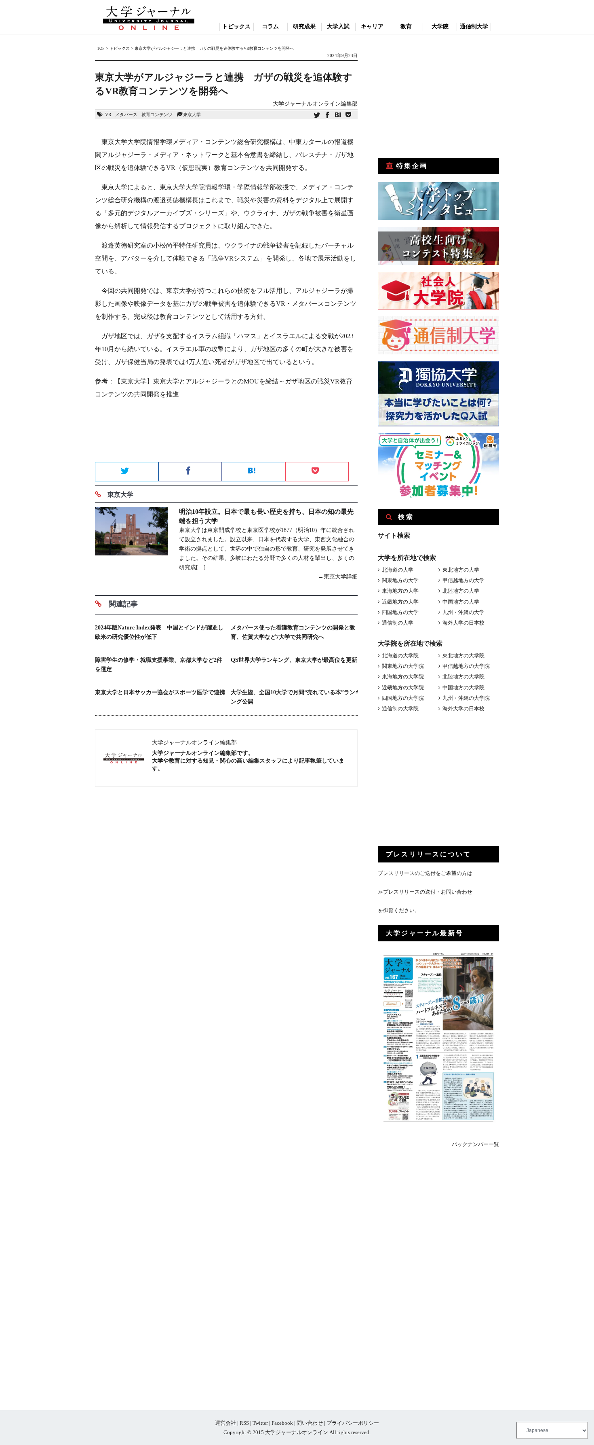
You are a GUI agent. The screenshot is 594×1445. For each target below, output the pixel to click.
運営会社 (225, 1423)
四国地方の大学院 (403, 698)
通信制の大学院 (400, 709)
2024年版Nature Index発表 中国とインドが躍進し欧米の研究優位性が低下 (159, 632)
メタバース (126, 114)
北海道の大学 (397, 570)
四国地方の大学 (400, 612)
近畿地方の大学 (400, 602)
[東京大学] (131, 544)
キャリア (372, 26)
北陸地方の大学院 (463, 677)
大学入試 (338, 26)
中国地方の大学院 (463, 687)
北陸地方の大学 (460, 591)
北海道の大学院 (400, 656)
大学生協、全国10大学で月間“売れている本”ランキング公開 (296, 697)
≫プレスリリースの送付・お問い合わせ (425, 892)
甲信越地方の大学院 (466, 666)
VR (108, 114)
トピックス (236, 26)
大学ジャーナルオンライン (296, 1432)
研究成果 (304, 26)
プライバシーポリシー (352, 1423)
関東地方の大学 (400, 580)
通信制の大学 (397, 623)
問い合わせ (310, 1423)
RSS (244, 1423)
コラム (270, 26)
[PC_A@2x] (438, 496)
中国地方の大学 (460, 602)
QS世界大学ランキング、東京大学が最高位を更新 (294, 660)
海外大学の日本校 (463, 623)
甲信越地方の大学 (463, 580)
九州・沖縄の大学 (463, 612)
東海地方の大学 (400, 591)
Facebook (282, 1423)
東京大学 (192, 114)
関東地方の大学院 (403, 666)
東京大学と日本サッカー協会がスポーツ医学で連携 (160, 692)
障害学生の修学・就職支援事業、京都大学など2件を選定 (158, 664)
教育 (406, 26)
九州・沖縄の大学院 (466, 698)
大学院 (440, 26)
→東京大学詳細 (338, 577)
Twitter (260, 1423)
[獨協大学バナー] (438, 425)
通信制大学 (474, 26)
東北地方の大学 (460, 570)
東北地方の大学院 (463, 656)
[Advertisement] (226, 433)
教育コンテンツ (157, 114)
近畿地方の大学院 (403, 687)
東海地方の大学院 (403, 677)
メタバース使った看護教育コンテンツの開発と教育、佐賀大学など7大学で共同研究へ (293, 632)
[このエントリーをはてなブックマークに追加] (338, 115)
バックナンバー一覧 (475, 1144)
